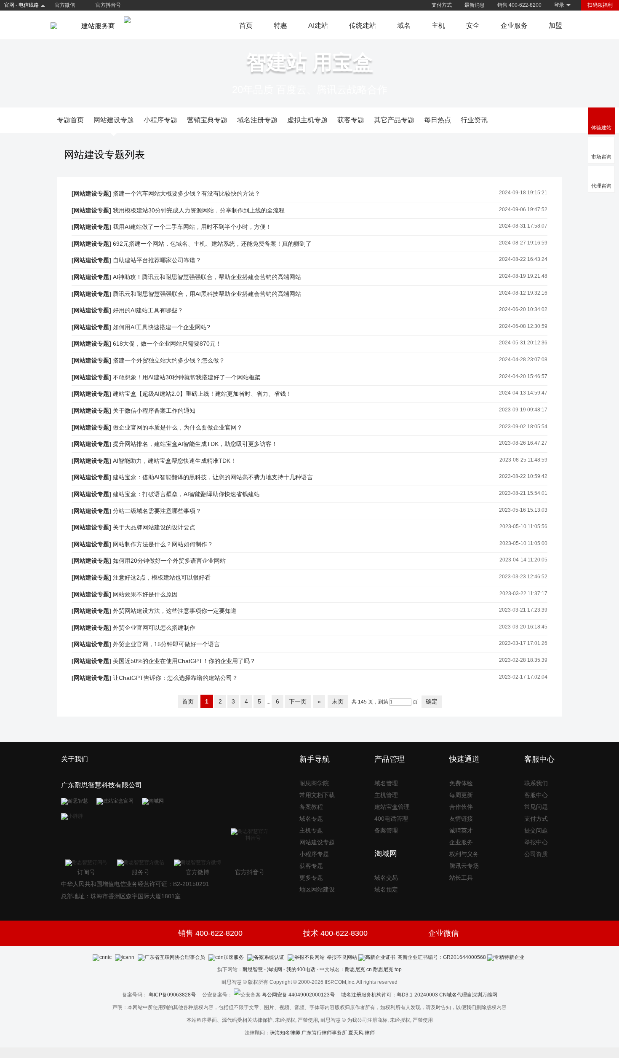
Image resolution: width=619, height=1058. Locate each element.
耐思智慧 (253, 969)
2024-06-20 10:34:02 (523, 309)
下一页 (298, 701)
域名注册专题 (257, 120)
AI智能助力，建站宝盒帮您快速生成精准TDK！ (174, 460)
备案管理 (386, 830)
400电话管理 (391, 818)
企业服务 (514, 25)
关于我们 (74, 759)
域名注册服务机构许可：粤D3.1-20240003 (389, 995)
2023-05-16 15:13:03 (523, 510)
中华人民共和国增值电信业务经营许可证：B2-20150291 (135, 884)
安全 (473, 25)
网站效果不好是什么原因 (145, 594)
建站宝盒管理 (392, 806)
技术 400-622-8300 (335, 933)
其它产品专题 (394, 120)
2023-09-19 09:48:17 (523, 410)
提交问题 (536, 830)
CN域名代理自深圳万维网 (468, 995)
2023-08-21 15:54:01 (523, 493)
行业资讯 (474, 120)
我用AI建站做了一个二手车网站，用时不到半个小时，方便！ (192, 226)
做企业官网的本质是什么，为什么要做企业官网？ (178, 427)
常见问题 (536, 806)
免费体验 (461, 783)
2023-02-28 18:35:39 (523, 660)
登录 (559, 5)
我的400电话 (300, 969)
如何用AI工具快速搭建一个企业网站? (161, 327)
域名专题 (311, 818)
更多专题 (311, 877)
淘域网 (274, 969)
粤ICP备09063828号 (172, 995)
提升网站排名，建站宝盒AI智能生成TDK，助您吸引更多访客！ (195, 443)
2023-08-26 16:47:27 (523, 443)
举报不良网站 (342, 957)
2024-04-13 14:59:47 (523, 393)
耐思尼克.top (387, 969)
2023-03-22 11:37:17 (523, 593)
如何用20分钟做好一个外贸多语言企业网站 (169, 560)
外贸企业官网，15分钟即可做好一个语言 (166, 644)
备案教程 (311, 806)
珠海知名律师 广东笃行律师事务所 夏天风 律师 (322, 1033)
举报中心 (536, 842)
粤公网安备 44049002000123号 (301, 995)
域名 (404, 25)
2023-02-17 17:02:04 (523, 677)
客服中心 (536, 795)
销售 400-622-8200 (519, 5)
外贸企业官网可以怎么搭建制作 (154, 627)
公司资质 (536, 854)
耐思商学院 (314, 783)
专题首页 (70, 120)
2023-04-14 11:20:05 (523, 560)
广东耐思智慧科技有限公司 (101, 785)
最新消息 (474, 5)
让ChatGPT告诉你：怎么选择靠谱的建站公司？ (175, 677)
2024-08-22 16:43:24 (523, 259)
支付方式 (442, 5)
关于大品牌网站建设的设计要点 (154, 527)
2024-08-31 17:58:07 (523, 226)
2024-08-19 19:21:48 (523, 276)
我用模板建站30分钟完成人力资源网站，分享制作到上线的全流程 (199, 210)
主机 (438, 25)
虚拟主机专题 (307, 120)
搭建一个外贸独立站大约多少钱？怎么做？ (169, 360)
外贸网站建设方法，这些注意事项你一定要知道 (175, 610)
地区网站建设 (317, 889)
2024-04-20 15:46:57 (523, 376)
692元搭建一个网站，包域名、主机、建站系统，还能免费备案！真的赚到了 (212, 243)
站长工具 (461, 877)
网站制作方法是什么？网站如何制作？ (163, 544)
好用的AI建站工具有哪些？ (148, 310)
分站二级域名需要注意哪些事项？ (157, 511)
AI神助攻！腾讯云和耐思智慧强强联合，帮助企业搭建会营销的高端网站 (207, 277)
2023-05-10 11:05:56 (523, 526)
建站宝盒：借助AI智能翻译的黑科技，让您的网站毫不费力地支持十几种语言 (213, 477)
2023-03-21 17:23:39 (523, 610)
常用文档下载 (317, 795)
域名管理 (386, 783)
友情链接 (461, 818)
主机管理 (386, 795)
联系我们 (536, 783)
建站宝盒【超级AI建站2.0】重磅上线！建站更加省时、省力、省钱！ (202, 393)
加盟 (555, 25)
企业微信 (443, 933)
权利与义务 (464, 854)
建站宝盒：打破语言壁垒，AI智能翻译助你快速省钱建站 (186, 494)
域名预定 (386, 889)
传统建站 (362, 25)
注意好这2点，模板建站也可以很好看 (162, 577)
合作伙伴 (461, 806)
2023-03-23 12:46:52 (523, 577)
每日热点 (437, 120)
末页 (338, 701)
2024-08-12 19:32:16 (523, 293)
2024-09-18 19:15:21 (523, 193)
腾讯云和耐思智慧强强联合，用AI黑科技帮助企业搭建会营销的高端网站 (207, 293)
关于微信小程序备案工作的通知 (154, 410)
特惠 (280, 25)
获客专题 (350, 120)
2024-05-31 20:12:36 (523, 343)
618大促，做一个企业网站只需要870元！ (167, 343)
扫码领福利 (600, 5)
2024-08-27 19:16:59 (523, 243)
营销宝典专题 (207, 120)
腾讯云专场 (464, 865)
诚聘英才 (461, 830)
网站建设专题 (113, 120)
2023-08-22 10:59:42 (523, 476)
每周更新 (461, 795)
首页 (246, 25)
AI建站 (318, 25)
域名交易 (386, 877)
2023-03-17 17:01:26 (523, 643)
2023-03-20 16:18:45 (523, 627)
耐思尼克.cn (358, 969)
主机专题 (311, 830)
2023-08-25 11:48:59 (523, 460)
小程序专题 (160, 120)
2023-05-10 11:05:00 (523, 543)
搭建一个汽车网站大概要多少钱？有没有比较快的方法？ (186, 193)
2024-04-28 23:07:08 (523, 360)
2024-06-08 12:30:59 (523, 326)
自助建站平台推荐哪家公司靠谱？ (157, 260)
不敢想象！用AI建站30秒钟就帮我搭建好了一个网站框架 (187, 377)
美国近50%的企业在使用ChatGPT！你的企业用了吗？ (184, 661)
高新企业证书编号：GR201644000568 (442, 957)
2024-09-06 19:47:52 (523, 209)
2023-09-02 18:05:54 (523, 427)
